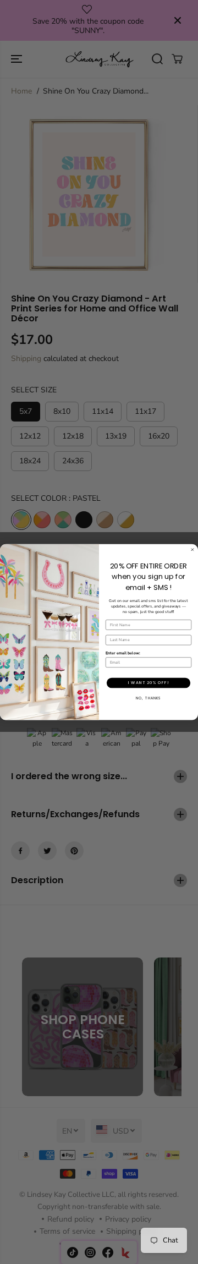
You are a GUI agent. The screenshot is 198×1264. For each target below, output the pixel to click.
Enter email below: (123, 653)
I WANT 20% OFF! (148, 683)
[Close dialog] (192, 549)
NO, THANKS (148, 698)
